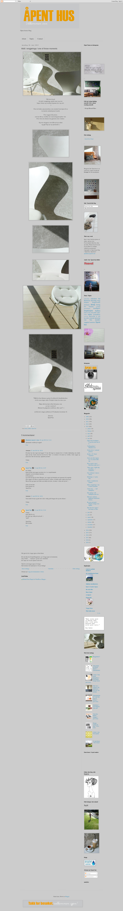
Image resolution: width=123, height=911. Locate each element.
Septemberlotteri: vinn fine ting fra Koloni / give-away (96, 698)
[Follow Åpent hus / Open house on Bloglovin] (91, 797)
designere (86, 302)
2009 (87, 416)
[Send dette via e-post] (26, 426)
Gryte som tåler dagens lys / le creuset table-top (93, 459)
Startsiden (50, 568)
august (89, 517)
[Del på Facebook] (31, 426)
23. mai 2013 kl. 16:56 (37, 496)
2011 (87, 421)
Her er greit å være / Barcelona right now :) (93, 464)
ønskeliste (92, 322)
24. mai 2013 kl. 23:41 (40, 510)
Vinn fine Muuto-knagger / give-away (95, 716)
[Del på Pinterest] (33, 426)
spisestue (97, 318)
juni (89, 512)
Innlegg (88, 873)
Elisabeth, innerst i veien (32, 440)
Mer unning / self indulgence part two (93, 493)
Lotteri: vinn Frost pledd (96, 732)
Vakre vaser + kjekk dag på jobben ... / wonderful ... (93, 469)
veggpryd (86, 322)
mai (89, 438)
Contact (40, 39)
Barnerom (87, 300)
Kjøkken (97, 311)
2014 (87, 530)
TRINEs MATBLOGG (92, 584)
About (24, 39)
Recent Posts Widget (89, 139)
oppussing (86, 316)
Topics (31, 39)
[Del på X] (30, 426)
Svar (27, 445)
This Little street (90, 611)
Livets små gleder (92, 312)
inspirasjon (88, 310)
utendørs (97, 320)
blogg (98, 300)
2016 (87, 535)
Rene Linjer (89, 592)
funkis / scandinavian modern (92, 481)
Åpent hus (34, 428)
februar (90, 431)
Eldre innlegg (76, 568)
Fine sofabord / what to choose (93, 473)
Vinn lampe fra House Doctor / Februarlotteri (96, 668)
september (90, 519)
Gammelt (91, 306)
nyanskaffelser (96, 314)
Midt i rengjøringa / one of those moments (93, 485)
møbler (29, 428)
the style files (89, 589)
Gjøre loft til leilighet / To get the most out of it (93, 442)
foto (85, 306)
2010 (87, 419)
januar (89, 428)
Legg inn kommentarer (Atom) (36, 572)
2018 (87, 540)
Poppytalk (89, 597)
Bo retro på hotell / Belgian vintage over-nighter (93, 503)
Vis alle (98, 613)
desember (90, 527)
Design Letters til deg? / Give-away (96, 725)
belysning (94, 300)
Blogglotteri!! (96, 656)
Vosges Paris (89, 608)
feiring (98, 305)
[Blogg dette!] (28, 426)
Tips (90, 320)
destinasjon (87, 305)
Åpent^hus (29, 468)
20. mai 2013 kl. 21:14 (45, 440)
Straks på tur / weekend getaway (93, 450)
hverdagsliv (96, 308)
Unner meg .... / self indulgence (92, 489)
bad (99, 299)
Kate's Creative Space (92, 587)
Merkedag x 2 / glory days (92, 477)
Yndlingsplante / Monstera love (91, 446)
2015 (87, 532)
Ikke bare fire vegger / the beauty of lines (93, 508)
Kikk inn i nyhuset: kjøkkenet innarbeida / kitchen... (93, 498)
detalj (26, 428)
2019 (87, 542)
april (89, 436)
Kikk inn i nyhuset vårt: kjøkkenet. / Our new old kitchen (96, 689)
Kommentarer (90, 876)
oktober (90, 522)
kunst (85, 312)
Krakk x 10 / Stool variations (92, 454)
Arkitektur (94, 299)
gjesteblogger (87, 308)
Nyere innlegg (25, 568)
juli (89, 515)
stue (85, 320)
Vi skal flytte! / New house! (96, 742)
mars (89, 433)
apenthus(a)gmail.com (89, 253)
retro (87, 318)
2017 (87, 537)
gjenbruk (98, 306)
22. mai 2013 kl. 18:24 (37, 450)
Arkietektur (86, 299)
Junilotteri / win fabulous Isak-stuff (96, 706)
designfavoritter (96, 302)
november (90, 524)
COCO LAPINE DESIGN (90, 570)
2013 (87, 426)
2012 (87, 424)
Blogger (67, 896)
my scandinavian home (92, 573)
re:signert (88, 595)
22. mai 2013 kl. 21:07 (40, 468)
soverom (91, 318)
